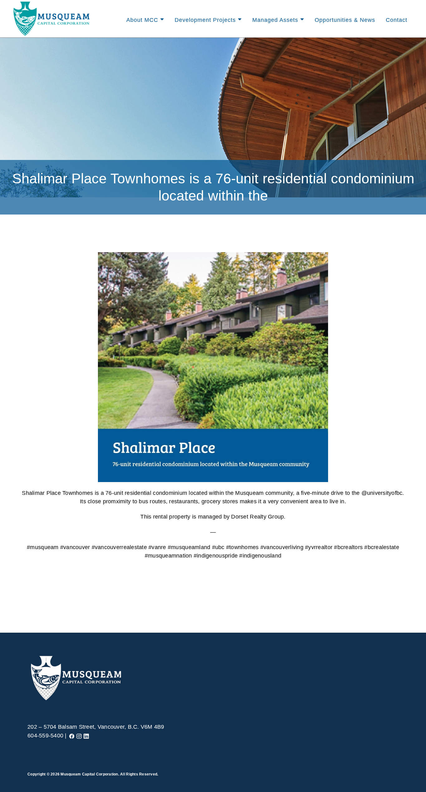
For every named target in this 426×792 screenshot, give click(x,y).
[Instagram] (79, 735)
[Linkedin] (86, 735)
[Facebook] (71, 735)
